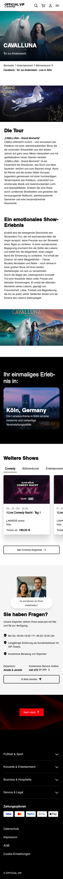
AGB (6, 845)
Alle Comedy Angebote (31, 549)
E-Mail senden (31, 679)
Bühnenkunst (43, 65)
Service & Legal (13, 792)
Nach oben (32, 712)
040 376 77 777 (39, 669)
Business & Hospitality (17, 779)
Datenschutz (11, 828)
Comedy (10, 468)
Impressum (10, 837)
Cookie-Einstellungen (17, 853)
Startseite (9, 65)
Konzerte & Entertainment (19, 766)
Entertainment (25, 65)
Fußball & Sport (13, 754)
